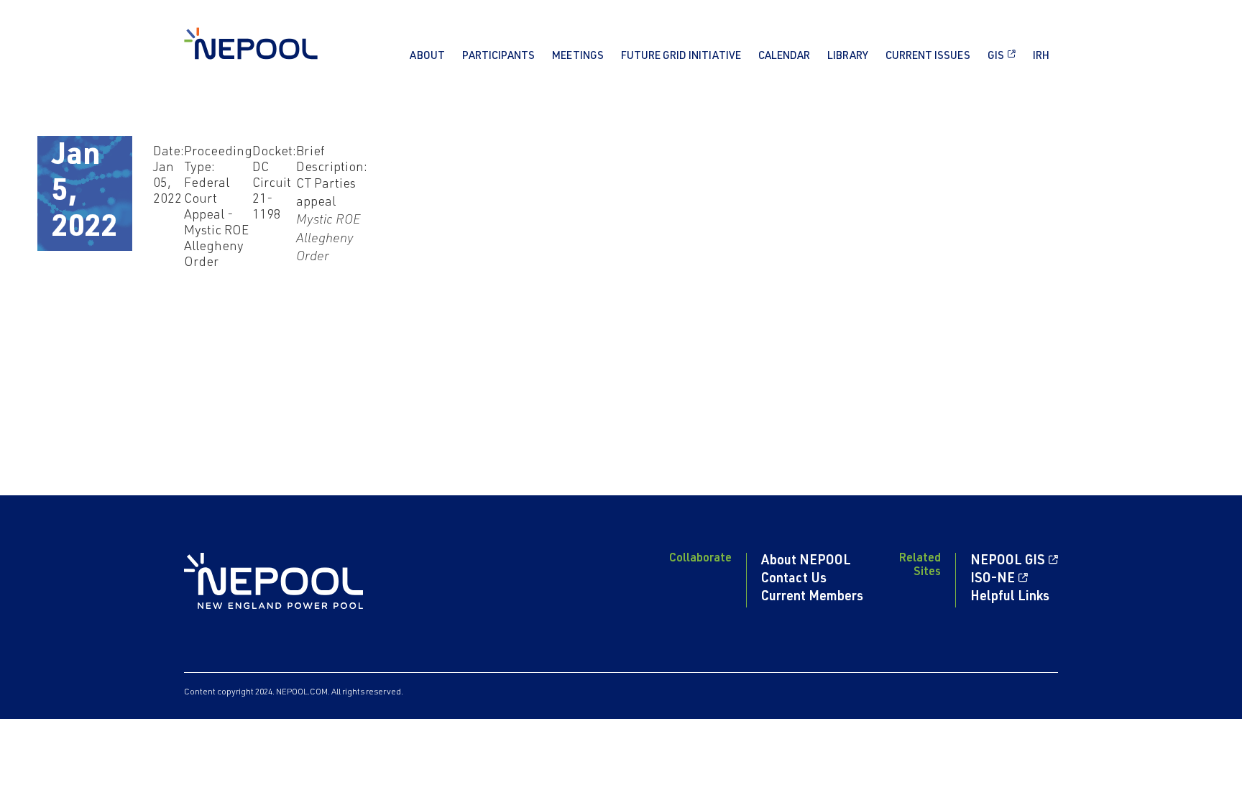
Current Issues (928, 56)
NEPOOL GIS (1007, 561)
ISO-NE (992, 579)
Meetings (578, 56)
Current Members (812, 597)
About (427, 56)
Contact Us (794, 579)
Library (847, 56)
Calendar (784, 56)
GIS (996, 56)
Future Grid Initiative (681, 56)
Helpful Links (1009, 597)
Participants (498, 56)
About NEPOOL (806, 561)
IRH (1041, 56)
